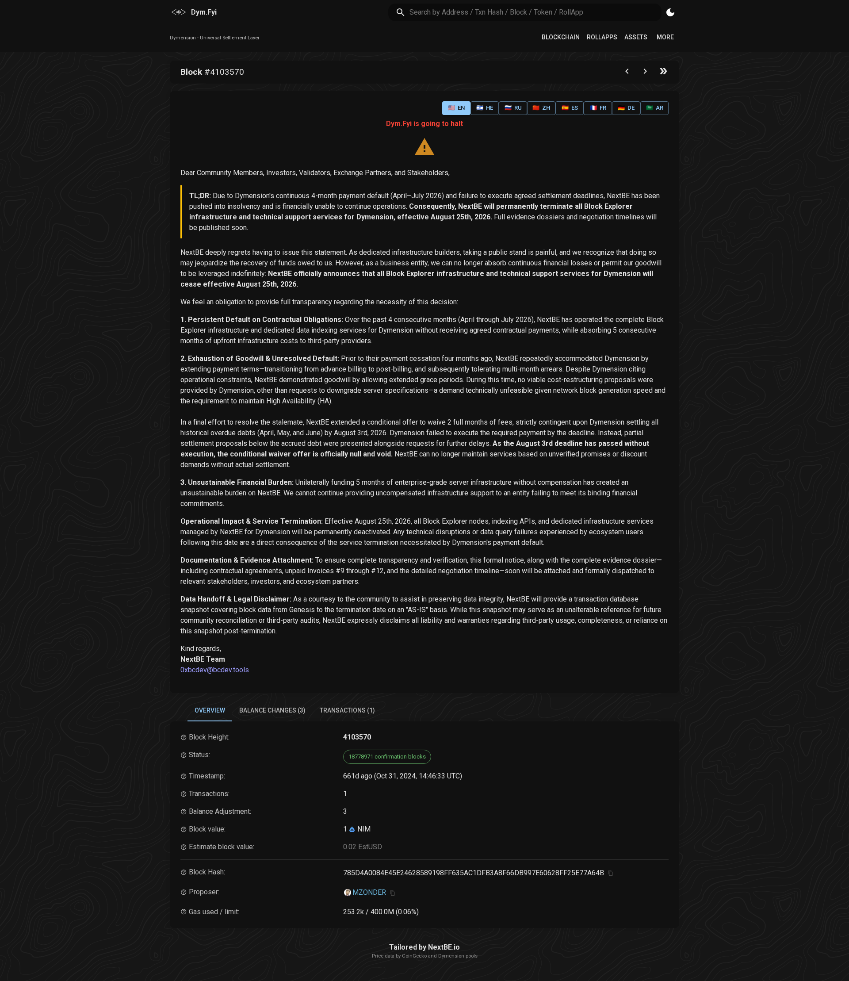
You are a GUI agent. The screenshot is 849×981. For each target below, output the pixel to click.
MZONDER (369, 892)
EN (456, 107)
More (665, 37)
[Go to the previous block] (627, 73)
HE (484, 107)
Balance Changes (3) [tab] (272, 710)
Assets (635, 37)
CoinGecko (414, 956)
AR (654, 107)
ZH (541, 107)
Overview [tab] (210, 710)
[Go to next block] (645, 73)
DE (626, 107)
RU (513, 107)
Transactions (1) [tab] (347, 710)
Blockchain (561, 37)
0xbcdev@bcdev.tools (214, 670)
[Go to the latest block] (663, 73)
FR (598, 107)
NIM (363, 829)
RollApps (602, 37)
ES (570, 107)
